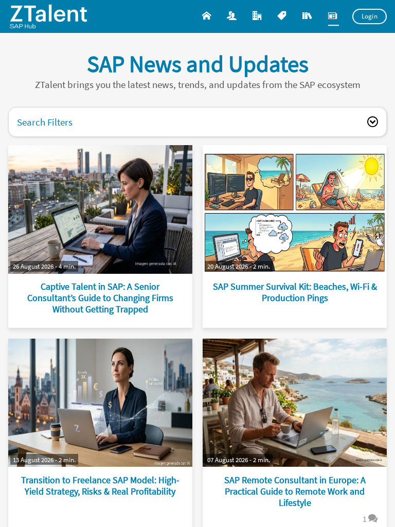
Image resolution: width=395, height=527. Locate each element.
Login (370, 16)
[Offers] (282, 16)
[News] (333, 16)
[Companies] (258, 16)
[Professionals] (233, 16)
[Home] (207, 16)
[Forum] (308, 16)
